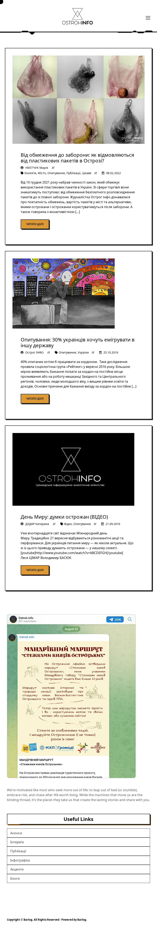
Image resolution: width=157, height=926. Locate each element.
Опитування (56, 173)
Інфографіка (20, 860)
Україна (83, 352)
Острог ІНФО (34, 352)
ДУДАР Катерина (37, 524)
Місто (42, 173)
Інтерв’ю (17, 842)
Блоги (15, 878)
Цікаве (86, 173)
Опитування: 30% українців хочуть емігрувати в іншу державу (78, 342)
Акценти (17, 869)
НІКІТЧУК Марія (37, 168)
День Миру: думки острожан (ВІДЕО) (64, 516)
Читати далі (35, 224)
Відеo (68, 524)
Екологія (30, 173)
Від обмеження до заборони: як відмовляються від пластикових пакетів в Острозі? (77, 157)
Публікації (73, 173)
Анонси (16, 833)
